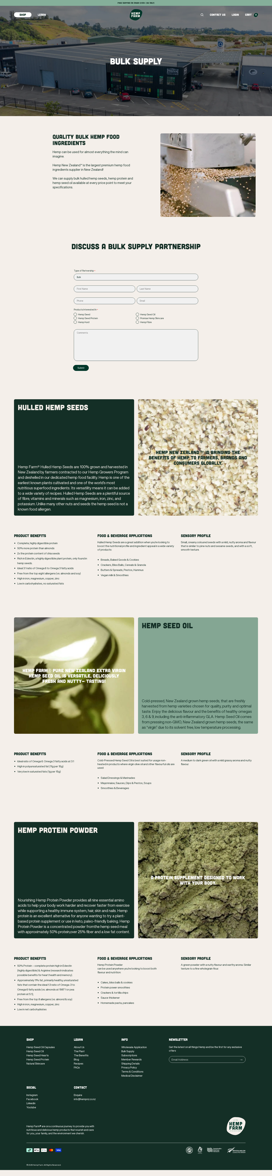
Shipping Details (130, 1063)
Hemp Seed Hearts (37, 1055)
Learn (42, 14)
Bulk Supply (127, 1051)
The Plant (79, 1051)
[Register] (241, 1059)
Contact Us (217, 14)
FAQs (77, 1067)
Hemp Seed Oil (147, 314)
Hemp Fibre (146, 322)
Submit (81, 368)
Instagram (32, 1095)
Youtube (31, 1107)
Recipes (78, 1063)
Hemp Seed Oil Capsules (40, 1047)
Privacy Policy (129, 1067)
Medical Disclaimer (132, 1075)
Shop (23, 14)
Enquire (78, 1095)
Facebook (32, 1099)
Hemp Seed (84, 314)
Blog (76, 1059)
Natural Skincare (35, 1063)
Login (235, 14)
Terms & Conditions (132, 1071)
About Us (79, 1047)
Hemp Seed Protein (88, 318)
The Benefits (81, 1055)
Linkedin (30, 1103)
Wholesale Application (134, 1047)
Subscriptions (129, 1055)
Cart (250, 14)
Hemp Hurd (83, 322)
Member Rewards (131, 1059)
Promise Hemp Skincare (152, 318)
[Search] (202, 14)
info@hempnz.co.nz (85, 1099)
